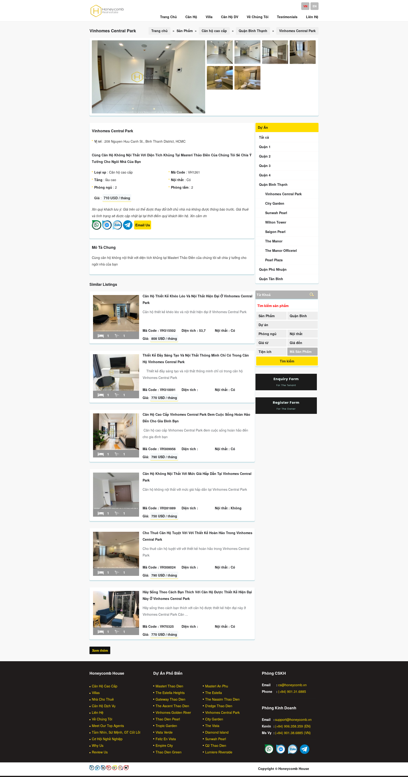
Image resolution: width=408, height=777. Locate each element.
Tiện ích (265, 351)
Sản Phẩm (267, 315)
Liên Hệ (97, 712)
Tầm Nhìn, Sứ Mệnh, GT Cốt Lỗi (116, 732)
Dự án (263, 324)
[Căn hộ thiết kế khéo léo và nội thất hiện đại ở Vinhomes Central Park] (116, 330)
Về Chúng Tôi (102, 719)
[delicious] (125, 768)
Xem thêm (100, 650)
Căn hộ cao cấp (214, 30)
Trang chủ (159, 30)
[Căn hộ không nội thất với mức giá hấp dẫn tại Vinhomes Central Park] (116, 507)
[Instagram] (120, 768)
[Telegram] (127, 228)
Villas (96, 692)
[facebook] (91, 768)
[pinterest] (108, 768)
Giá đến (296, 342)
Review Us (100, 752)
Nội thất (296, 333)
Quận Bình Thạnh (253, 30)
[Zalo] (117, 228)
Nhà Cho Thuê (103, 699)
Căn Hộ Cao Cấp (104, 686)
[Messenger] (107, 228)
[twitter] (97, 768)
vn (305, 6)
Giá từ (263, 342)
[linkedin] (103, 768)
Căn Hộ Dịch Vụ (103, 705)
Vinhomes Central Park (297, 30)
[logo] (107, 16)
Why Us (97, 745)
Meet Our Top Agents (108, 725)
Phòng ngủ (267, 333)
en (315, 6)
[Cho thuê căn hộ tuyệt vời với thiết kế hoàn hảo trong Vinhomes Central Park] (116, 567)
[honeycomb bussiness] (114, 768)
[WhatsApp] (96, 228)
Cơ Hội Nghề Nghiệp (107, 738)
